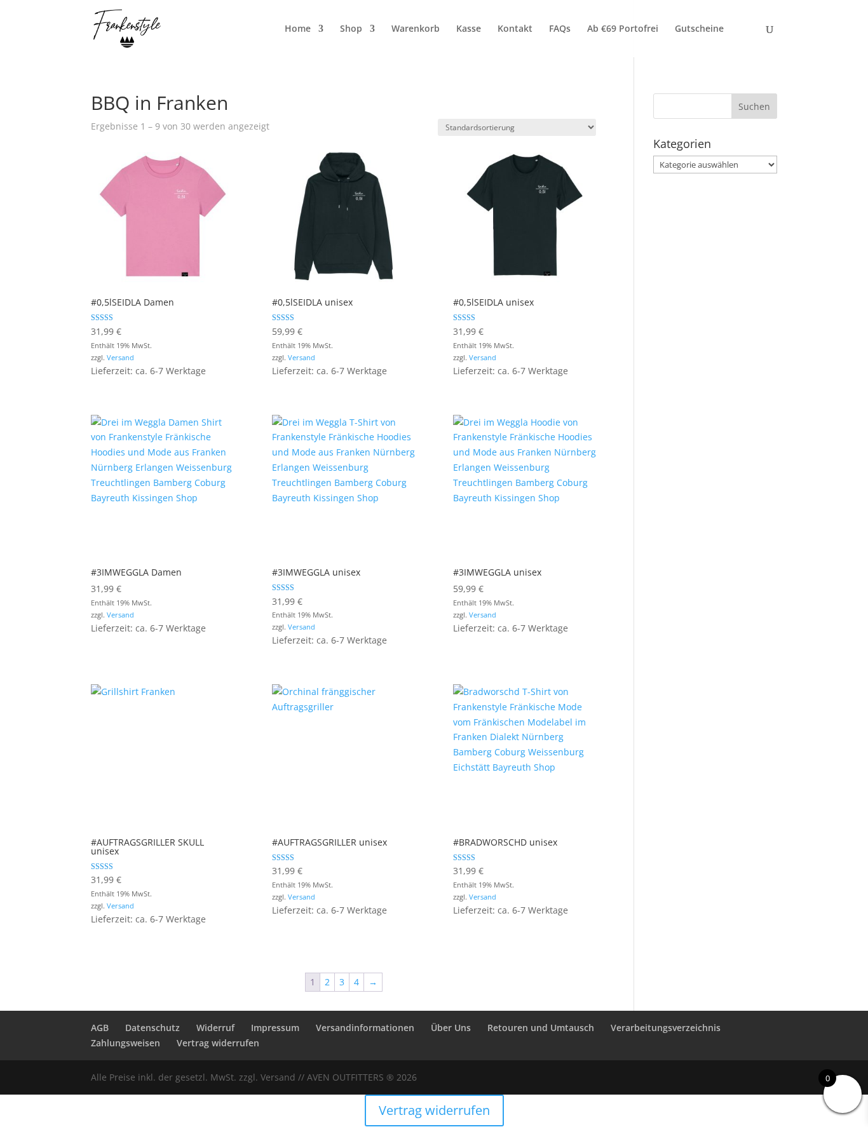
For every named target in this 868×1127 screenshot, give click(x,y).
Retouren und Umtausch (540, 1028)
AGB (100, 1028)
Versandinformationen (365, 1028)
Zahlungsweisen (125, 1043)
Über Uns (451, 1028)
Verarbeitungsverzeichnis (666, 1028)
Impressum (275, 1028)
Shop (351, 29)
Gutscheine (699, 29)
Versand (120, 357)
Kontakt (515, 29)
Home (298, 29)
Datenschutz (152, 1028)
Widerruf (215, 1028)
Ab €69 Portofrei (622, 29)
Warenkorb (415, 29)
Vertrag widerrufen (218, 1043)
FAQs (560, 29)
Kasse (468, 29)
